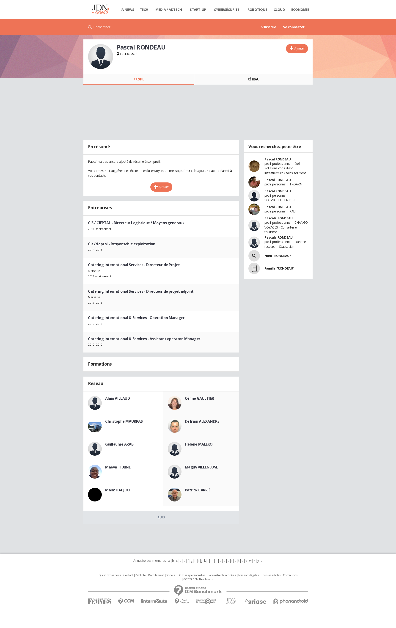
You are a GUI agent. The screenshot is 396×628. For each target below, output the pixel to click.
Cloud (279, 9)
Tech (144, 9)
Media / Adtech (168, 9)
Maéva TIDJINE (118, 467)
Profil (139, 79)
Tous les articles (270, 575)
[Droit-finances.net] (181, 601)
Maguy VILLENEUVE (201, 467)
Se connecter (294, 27)
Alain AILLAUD (117, 398)
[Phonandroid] (290, 601)
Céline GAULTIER (199, 398)
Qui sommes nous (110, 575)
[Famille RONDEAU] (254, 268)
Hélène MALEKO (199, 444)
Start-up (198, 9)
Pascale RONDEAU (278, 218)
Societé (170, 575)
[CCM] (126, 601)
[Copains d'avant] (206, 601)
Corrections (290, 575)
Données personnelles (191, 575)
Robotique (257, 9)
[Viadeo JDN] (230, 601)
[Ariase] (255, 601)
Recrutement (156, 575)
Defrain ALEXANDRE (202, 421)
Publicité (140, 575)
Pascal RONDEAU (277, 159)
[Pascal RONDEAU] (100, 56)
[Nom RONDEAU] (254, 256)
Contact (128, 575)
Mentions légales (248, 575)
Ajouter (299, 48)
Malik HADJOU (117, 490)
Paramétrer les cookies (222, 575)
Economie (300, 9)
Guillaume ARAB (119, 444)
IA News (127, 9)
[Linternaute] (154, 601)
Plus (161, 517)
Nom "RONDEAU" (277, 255)
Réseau (253, 79)
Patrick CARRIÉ (197, 490)
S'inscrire (268, 27)
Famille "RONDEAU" (279, 268)
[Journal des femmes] (99, 601)
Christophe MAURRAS (124, 421)
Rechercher (101, 27)
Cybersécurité (226, 9)
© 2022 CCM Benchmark (198, 579)
